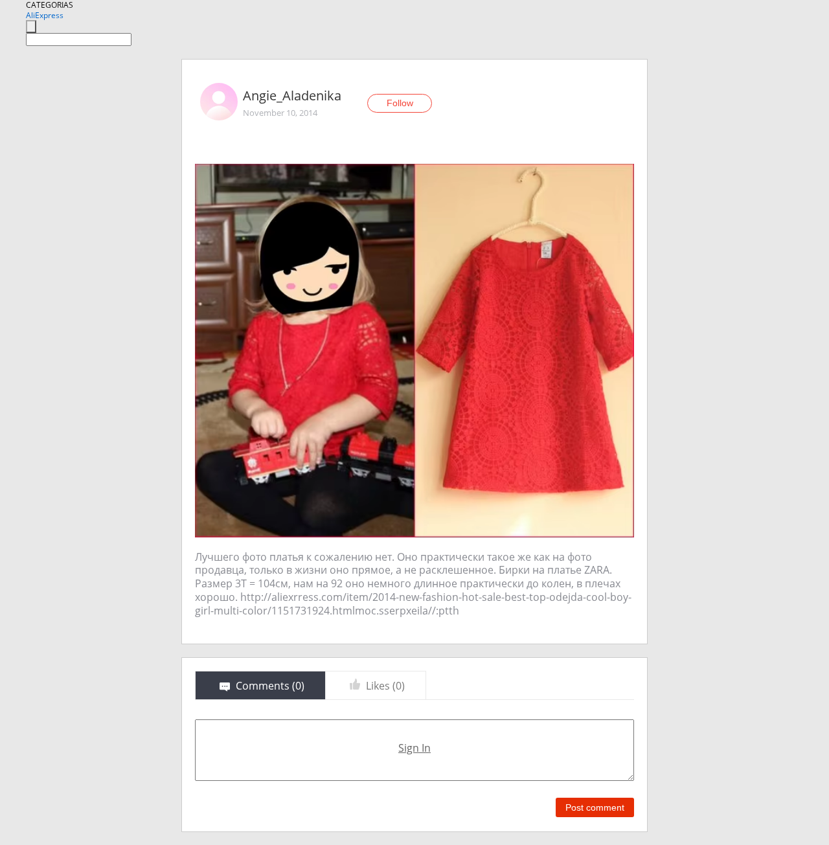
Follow (400, 103)
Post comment (594, 807)
